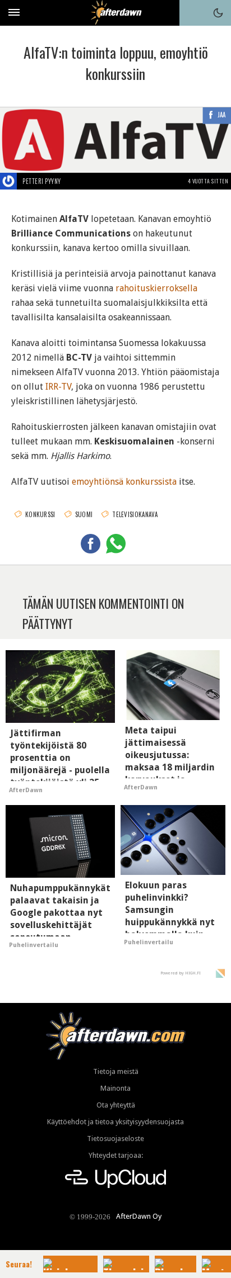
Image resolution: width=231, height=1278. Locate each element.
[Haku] (192, 13)
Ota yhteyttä (115, 1105)
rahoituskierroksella (156, 288)
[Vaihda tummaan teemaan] (218, 13)
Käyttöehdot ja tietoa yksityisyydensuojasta (115, 1122)
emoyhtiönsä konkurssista (124, 481)
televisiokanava (135, 514)
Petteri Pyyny (41, 181)
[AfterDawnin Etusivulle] (115, 12)
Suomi (84, 514)
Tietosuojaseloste (115, 1138)
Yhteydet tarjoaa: (116, 1155)
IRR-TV (58, 386)
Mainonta (115, 1088)
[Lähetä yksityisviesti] (74, 181)
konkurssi (40, 514)
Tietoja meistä (115, 1071)
